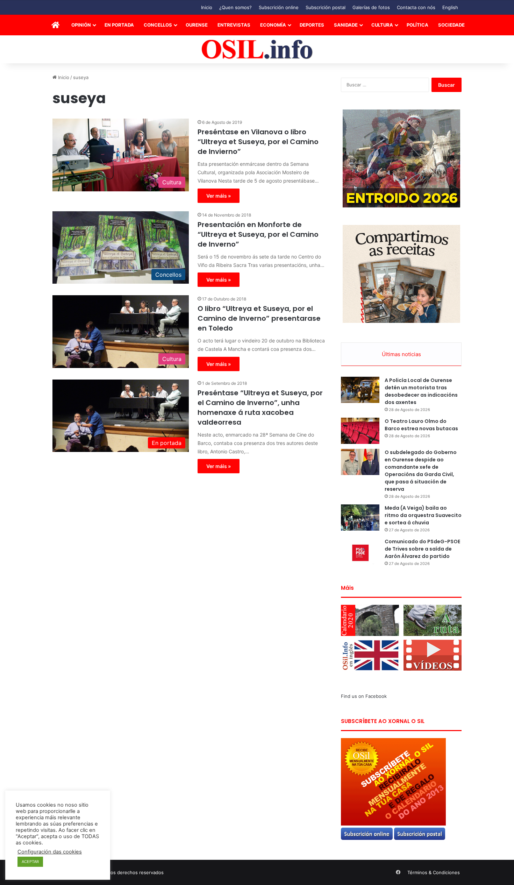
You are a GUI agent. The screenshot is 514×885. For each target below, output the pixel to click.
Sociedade (451, 25)
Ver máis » (218, 196)
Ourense (197, 25)
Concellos (158, 25)
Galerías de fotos (371, 7)
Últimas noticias (401, 354)
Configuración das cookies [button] (49, 852)
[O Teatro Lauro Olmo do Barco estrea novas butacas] (360, 431)
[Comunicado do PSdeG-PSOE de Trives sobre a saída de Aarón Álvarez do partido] (360, 551)
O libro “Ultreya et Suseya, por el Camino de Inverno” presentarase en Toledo (259, 318)
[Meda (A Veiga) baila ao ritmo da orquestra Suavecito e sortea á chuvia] (360, 517)
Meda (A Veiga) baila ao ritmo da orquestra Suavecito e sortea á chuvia (423, 515)
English (450, 7)
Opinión (81, 25)
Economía (273, 25)
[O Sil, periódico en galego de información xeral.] (257, 49)
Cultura (382, 25)
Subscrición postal (325, 7)
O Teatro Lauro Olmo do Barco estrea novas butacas (421, 425)
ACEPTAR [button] (30, 861)
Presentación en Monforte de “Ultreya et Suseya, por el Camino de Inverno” (258, 234)
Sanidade (346, 25)
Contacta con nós (416, 7)
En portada (119, 25)
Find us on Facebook (364, 696)
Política (417, 25)
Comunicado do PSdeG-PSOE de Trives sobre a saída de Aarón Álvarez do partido (422, 549)
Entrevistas (233, 25)
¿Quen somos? (235, 7)
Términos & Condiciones (433, 872)
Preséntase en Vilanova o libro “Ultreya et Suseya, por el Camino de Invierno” (258, 141)
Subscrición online (279, 7)
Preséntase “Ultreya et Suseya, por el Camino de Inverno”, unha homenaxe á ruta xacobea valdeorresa (260, 407)
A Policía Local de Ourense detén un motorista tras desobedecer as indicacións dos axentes (421, 391)
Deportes (312, 25)
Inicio (206, 7)
